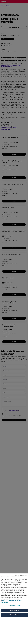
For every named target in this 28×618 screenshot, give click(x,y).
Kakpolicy (5, 600)
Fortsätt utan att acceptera (21, 575)
